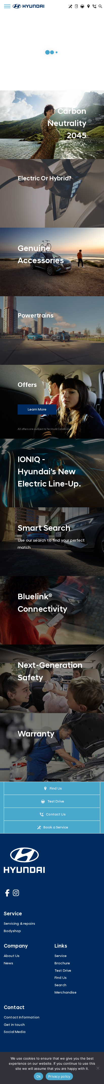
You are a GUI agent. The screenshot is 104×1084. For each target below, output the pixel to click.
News (8, 963)
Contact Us (95, 7)
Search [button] (101, 7)
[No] (97, 1068)
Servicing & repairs (19, 924)
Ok (38, 1076)
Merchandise (65, 993)
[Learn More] (52, 124)
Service (71, 7)
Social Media (14, 1032)
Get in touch (14, 1025)
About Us (11, 956)
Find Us (89, 7)
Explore (16, 46)
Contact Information (21, 1017)
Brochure (77, 7)
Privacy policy (59, 1076)
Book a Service (55, 827)
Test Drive (83, 7)
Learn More (37, 410)
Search (60, 985)
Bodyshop (12, 931)
